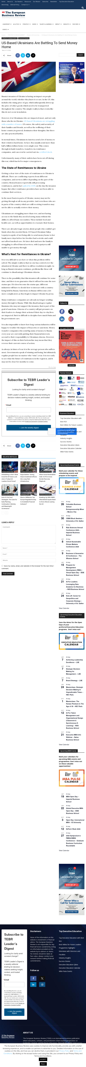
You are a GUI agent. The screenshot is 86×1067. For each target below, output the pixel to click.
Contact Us (24, 4)
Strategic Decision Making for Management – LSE (73, 671)
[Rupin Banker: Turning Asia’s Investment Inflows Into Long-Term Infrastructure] (28, 467)
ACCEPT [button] (43, 1059)
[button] (82, 8)
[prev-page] (3, 513)
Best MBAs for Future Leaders (71, 425)
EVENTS (5, 29)
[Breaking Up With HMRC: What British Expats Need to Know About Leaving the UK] (47, 490)
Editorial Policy (14, 4)
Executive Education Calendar (71, 448)
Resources (28, 1)
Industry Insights (66, 438)
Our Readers (19, 1)
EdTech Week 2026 (73, 829)
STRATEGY (26, 24)
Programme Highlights (68, 428)
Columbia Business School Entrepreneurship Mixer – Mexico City (75, 508)
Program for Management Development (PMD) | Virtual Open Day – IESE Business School (75, 570)
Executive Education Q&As (69, 445)
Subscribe (45, 1)
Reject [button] (43, 1064)
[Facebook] (17, 55)
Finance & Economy (33, 35)
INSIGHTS (66, 24)
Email (8, 405)
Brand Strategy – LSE (74, 680)
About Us (10, 1)
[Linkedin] (28, 55)
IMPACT (57, 24)
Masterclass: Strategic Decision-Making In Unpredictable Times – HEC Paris (74, 691)
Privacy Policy (64, 1051)
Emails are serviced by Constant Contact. (36, 421)
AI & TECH (16, 24)
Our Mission (36, 1)
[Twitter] (23, 55)
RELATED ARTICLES (10, 457)
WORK (34, 24)
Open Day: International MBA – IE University (75, 821)
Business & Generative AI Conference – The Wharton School (75, 555)
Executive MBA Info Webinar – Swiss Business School (73, 737)
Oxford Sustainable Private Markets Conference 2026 (73, 544)
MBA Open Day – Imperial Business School (73, 799)
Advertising (5, 4)
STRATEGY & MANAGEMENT (16, 35)
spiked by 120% (29, 186)
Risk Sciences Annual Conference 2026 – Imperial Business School (74, 531)
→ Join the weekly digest (29, 427)
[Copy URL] (33, 55)
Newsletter (53, 1)
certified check (45, 152)
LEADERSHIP (6, 24)
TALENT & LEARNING (46, 24)
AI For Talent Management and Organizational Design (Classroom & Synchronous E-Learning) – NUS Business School (74, 720)
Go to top (52, 367)
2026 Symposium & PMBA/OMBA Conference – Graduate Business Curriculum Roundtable (75, 841)
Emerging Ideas (25, 494)
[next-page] (6, 513)
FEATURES (75, 24)
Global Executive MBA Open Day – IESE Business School (74, 810)
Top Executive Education (66, 1)
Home (3, 1)
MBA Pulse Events (66, 452)
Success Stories (66, 442)
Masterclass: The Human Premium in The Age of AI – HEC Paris (75, 703)
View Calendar (64, 608)
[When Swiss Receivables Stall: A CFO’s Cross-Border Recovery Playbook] (47, 467)
